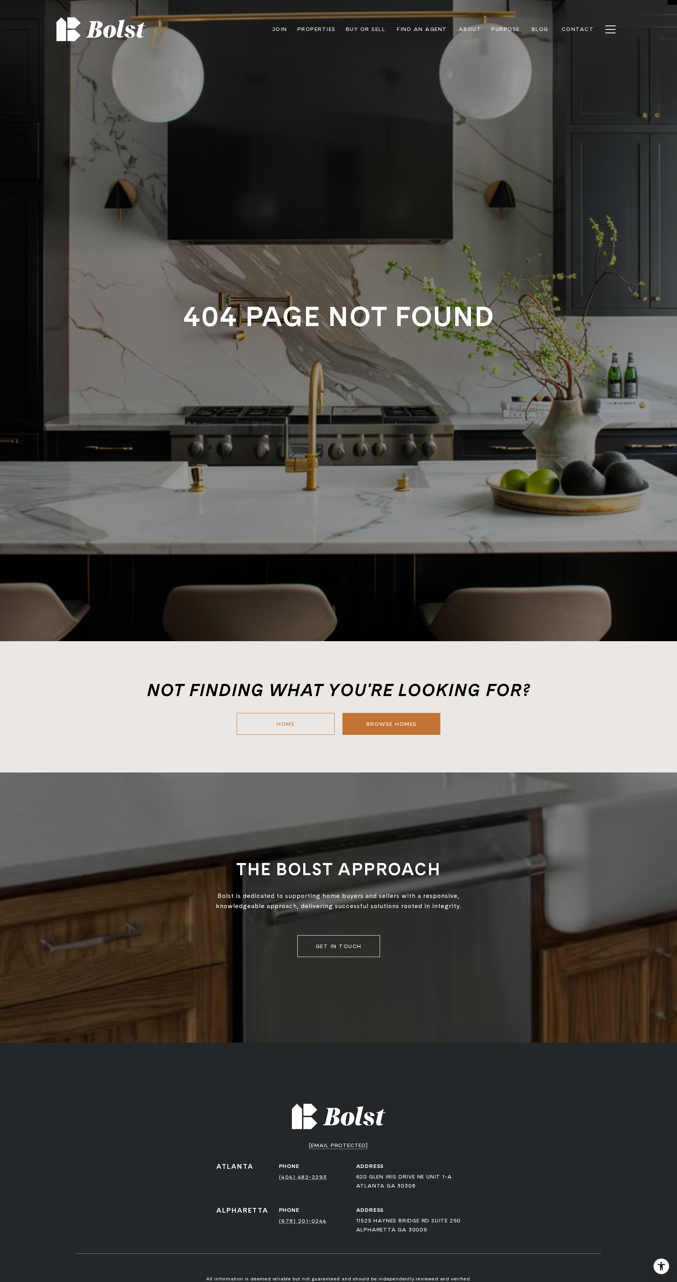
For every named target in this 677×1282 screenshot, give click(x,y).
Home (286, 724)
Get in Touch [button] (339, 946)
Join (279, 29)
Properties (316, 29)
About (470, 29)
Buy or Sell (366, 29)
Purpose (505, 29)
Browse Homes (391, 724)
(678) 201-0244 (303, 1221)
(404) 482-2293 (303, 1177)
